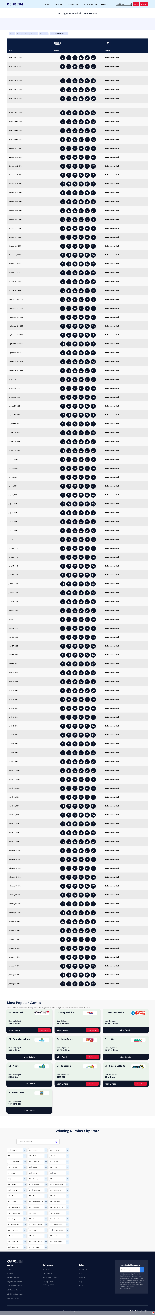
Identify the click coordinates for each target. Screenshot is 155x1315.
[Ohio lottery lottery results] (46, 1213)
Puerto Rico (57, 1219)
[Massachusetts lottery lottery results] (67, 1184)
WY (30, 1247)
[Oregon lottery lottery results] (25, 1218)
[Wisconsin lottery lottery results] (25, 1247)
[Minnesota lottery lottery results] (46, 1190)
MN (30, 1190)
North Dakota (16, 1213)
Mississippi (57, 1190)
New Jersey (57, 1202)
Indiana (35, 1173)
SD (51, 1224)
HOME (47, 4)
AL (9, 1150)
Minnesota (37, 1190)
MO (9, 1196)
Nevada (14, 1202)
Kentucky (35, 1179)
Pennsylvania (37, 1219)
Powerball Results (13, 1277)
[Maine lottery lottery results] (25, 1184)
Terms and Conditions (51, 1277)
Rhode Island (15, 1224)
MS (51, 1190)
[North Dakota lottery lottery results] (25, 1213)
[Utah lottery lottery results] (25, 1235)
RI (8, 1224)
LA (51, 1179)
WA (9, 1242)
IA (51, 1173)
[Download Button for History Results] (108, 43)
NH (30, 1202)
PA (30, 1219)
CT (9, 1162)
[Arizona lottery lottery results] (67, 1150)
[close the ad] (153, 1313)
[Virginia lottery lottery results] (67, 1235)
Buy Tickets (44, 1030)
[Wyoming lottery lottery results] (46, 1247)
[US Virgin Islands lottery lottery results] (67, 1230)
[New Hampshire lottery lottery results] (46, 1201)
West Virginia (58, 1242)
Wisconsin (15, 1247)
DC (30, 1242)
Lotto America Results (14, 1286)
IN (30, 1173)
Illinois (13, 1173)
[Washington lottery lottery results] (25, 1241)
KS (9, 1179)
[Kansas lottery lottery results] (25, 1178)
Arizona (56, 1150)
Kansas (14, 1179)
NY (30, 1207)
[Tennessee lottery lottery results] (25, 1230)
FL (51, 1162)
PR (51, 1219)
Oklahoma (57, 1213)
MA (51, 1184)
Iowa (55, 1173)
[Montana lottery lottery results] (46, 1195)
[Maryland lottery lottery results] (46, 1184)
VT (30, 1236)
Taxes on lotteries (13, 1298)
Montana (36, 1196)
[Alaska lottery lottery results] (46, 1150)
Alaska (35, 1150)
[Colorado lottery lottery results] (67, 1155)
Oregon (14, 1219)
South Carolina (37, 1224)
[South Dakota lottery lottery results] (67, 1224)
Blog (80, 1282)
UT (9, 1236)
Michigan (14, 1190)
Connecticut (15, 1162)
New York (36, 1207)
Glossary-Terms (48, 1285)
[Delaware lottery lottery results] (46, 1161)
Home (12, 34)
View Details (14, 1030)
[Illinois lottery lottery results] (25, 1173)
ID (51, 1167)
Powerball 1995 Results (59, 34)
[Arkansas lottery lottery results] (25, 1155)
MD (30, 1184)
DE (30, 1162)
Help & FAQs (47, 1273)
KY (30, 1179)
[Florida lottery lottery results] (67, 1161)
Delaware (36, 1162)
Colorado (57, 1156)
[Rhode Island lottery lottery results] (25, 1224)
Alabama (14, 1150)
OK (51, 1213)
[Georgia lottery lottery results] (25, 1167)
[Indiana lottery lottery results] (46, 1173)
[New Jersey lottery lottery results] (67, 1201)
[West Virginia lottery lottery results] (67, 1241)
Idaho (55, 1167)
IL (8, 1173)
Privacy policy (48, 1282)
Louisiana (57, 1179)
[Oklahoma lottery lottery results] (67, 1213)
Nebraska (57, 1196)
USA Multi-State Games (15, 1294)
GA (9, 1167)
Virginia (56, 1236)
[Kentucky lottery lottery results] (46, 1178)
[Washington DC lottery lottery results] (46, 1241)
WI (9, 1247)
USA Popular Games (14, 1290)
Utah (13, 1236)
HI (30, 1167)
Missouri (14, 1196)
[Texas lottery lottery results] (46, 1230)
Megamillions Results (14, 1282)
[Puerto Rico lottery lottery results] (67, 1218)
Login (136, 4)
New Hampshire (38, 1202)
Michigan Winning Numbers (27, 34)
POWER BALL (58, 4)
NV (9, 1202)
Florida (56, 1162)
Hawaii (35, 1167)
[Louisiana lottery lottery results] (67, 1178)
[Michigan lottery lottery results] (25, 1190)
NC (51, 1207)
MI (9, 1190)
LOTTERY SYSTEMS (90, 4)
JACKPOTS (104, 4)
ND (9, 1213)
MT (30, 1196)
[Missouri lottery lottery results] (25, 1195)
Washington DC (37, 1242)
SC (30, 1224)
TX (30, 1230)
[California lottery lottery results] (46, 1155)
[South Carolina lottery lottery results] (46, 1224)
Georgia (14, 1167)
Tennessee (15, 1230)
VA (51, 1236)
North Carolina (58, 1207)
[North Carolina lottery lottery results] (67, 1207)
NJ (51, 1202)
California (36, 1156)
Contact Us (83, 1269)
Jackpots (10, 1273)
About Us (46, 1269)
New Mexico (16, 1207)
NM (9, 1207)
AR (9, 1156)
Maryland (36, 1184)
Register (144, 4)
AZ (51, 1150)
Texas (34, 1230)
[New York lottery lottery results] (46, 1207)
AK (30, 1150)
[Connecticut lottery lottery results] (25, 1161)
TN (9, 1230)
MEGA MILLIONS (73, 4)
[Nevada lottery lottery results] (25, 1201)
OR (9, 1219)
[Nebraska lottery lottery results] (67, 1195)
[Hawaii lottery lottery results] (46, 1167)
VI (50, 1230)
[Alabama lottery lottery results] (25, 1150)
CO (51, 1156)
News (81, 1286)
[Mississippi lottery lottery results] (67, 1190)
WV (51, 1242)
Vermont (35, 1236)
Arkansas (14, 1156)
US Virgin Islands (58, 1230)
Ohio (34, 1213)
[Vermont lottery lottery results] (46, 1235)
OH (30, 1213)
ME (9, 1184)
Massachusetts (59, 1184)
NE (51, 1196)
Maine (14, 1184)
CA (30, 1156)
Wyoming (36, 1247)
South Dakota (58, 1224)
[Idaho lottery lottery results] (67, 1167)
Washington (15, 1242)
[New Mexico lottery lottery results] (25, 1207)
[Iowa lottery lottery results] (67, 1173)
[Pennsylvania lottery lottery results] (46, 1218)
